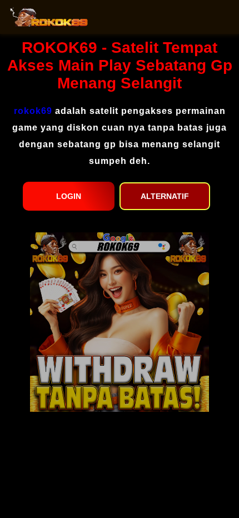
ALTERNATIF (165, 196)
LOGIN (68, 196)
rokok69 (33, 111)
